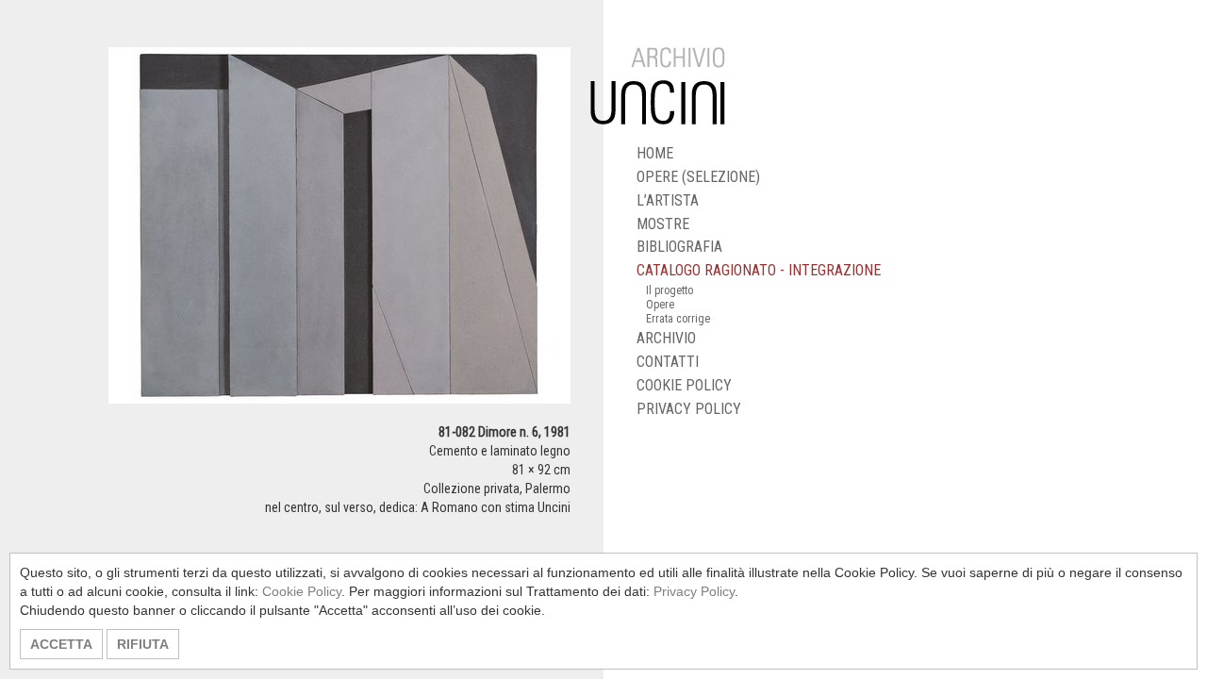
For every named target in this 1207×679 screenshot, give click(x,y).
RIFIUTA (143, 644)
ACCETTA (61, 644)
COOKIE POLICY (684, 385)
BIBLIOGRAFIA (679, 247)
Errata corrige (678, 318)
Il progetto (669, 290)
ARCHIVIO (666, 338)
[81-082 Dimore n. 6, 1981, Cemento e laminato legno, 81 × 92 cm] (339, 233)
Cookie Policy (301, 591)
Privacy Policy (694, 591)
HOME (655, 153)
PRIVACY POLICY (689, 409)
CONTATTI (668, 362)
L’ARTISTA (668, 200)
